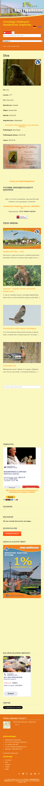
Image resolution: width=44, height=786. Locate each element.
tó (17, 753)
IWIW (7, 769)
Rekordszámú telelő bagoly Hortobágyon (19, 328)
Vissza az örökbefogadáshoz (22, 181)
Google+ (8, 764)
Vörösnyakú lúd (9, 366)
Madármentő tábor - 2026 (13, 252)
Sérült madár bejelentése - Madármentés (24, 722)
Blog (6, 762)
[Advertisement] (22, 416)
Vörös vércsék (11, 46)
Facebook (8, 760)
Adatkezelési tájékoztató (10, 753)
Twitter (7, 767)
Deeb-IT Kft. (22, 782)
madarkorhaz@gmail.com (18, 747)
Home (4, 46)
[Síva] (22, 72)
